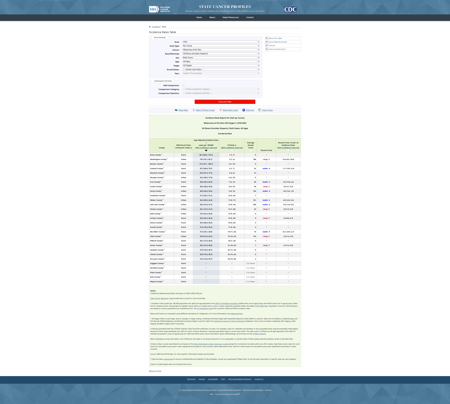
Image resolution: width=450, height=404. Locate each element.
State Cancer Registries (159, 298)
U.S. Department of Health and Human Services (198, 390)
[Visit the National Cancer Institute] (159, 8)
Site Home (191, 379)
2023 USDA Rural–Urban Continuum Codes (211, 344)
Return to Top (155, 371)
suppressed (168, 359)
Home (199, 17)
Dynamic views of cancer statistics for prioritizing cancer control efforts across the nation (225, 11)
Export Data (267, 110)
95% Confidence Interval (206, 148)
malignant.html (236, 313)
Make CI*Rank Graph (205, 110)
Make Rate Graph (230, 110)
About (212, 17)
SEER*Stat (264, 306)
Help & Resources (231, 17)
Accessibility (213, 379)
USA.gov (268, 390)
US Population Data (205, 308)
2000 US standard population (226, 303)
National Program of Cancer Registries (229, 321)
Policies (202, 379)
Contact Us (259, 379)
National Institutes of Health (229, 390)
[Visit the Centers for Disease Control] (290, 8)
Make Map (183, 110)
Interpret (250, 110)
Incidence (156, 26)
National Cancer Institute (253, 390)
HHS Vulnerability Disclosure (239, 379)
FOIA (223, 379)
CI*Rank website (259, 334)
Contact (250, 17)
